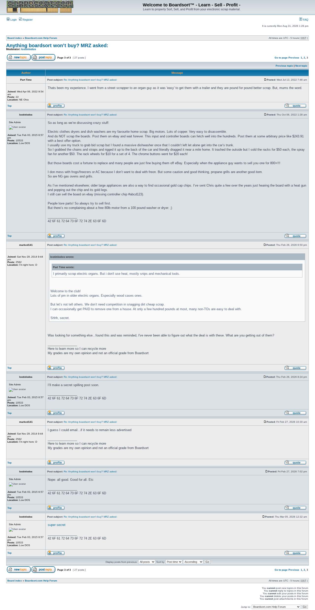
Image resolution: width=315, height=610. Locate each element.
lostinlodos (28, 49)
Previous (293, 57)
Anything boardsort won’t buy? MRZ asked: (57, 45)
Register (27, 19)
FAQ (305, 19)
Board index (14, 38)
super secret (56, 525)
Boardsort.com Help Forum (41, 38)
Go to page (281, 57)
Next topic (301, 65)
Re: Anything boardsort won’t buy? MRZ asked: (90, 79)
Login (13, 19)
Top (9, 105)
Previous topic (284, 65)
